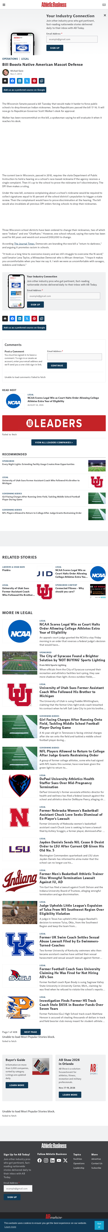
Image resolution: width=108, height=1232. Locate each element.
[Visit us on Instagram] (46, 1160)
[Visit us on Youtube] (59, 1160)
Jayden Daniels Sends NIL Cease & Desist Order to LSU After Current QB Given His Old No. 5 (72, 846)
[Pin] (34, 81)
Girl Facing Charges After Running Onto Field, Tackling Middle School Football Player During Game (41, 498)
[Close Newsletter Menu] (105, 15)
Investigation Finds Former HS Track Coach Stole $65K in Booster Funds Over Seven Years (71, 1005)
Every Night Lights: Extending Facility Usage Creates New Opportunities (38, 464)
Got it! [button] (99, 1225)
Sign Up (54, 48)
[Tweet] (27, 81)
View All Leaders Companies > (54, 442)
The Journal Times (24, 243)
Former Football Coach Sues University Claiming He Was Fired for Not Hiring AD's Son (70, 973)
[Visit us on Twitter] (65, 1160)
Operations (10, 58)
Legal (25, 58)
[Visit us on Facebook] (39, 1160)
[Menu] (4, 4)
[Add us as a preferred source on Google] (41, 81)
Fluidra (6, 570)
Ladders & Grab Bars (13, 567)
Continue (57, 365)
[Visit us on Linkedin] (52, 1160)
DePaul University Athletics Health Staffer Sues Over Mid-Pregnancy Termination (67, 783)
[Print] (5, 81)
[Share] (12, 81)
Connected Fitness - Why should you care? (69, 590)
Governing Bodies (12, 493)
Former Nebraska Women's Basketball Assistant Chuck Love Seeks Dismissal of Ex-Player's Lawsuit (71, 815)
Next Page (30, 1032)
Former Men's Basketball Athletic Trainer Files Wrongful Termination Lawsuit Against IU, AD (71, 878)
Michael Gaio (16, 70)
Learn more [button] (10, 1227)
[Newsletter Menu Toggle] (104, 4)
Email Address (54, 34)
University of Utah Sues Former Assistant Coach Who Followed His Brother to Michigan (41, 482)
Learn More (16, 1085)
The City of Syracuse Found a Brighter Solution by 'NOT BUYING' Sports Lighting (72, 658)
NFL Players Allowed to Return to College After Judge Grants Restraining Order (42, 512)
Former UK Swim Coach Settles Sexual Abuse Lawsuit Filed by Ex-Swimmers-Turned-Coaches (69, 941)
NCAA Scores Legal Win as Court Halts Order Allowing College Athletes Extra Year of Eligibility (63, 399)
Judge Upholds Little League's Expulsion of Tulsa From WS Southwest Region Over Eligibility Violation (72, 910)
